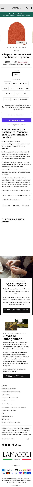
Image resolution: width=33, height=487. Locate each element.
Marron (18, 94)
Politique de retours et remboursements (14, 407)
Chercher (4, 385)
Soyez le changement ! (21, 186)
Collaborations (6, 395)
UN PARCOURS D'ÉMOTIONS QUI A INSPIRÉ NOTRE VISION (16, 310)
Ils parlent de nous (7, 416)
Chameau (20, 88)
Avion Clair (23, 83)
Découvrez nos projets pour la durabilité (16, 376)
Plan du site (5, 419)
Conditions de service (8, 401)
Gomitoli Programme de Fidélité (11, 391)
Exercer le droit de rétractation (11, 422)
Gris (27, 88)
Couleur (16, 79)
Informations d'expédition (15, 195)
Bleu (12, 88)
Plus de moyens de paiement (16, 125)
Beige (5, 88)
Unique (16, 74)
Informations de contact (9, 388)
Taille (16, 70)
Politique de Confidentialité (10, 398)
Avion (15, 83)
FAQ (3, 413)
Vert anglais (23, 99)
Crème (7, 99)
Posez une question (12, 199)
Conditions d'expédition (9, 410)
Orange (7, 83)
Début (16, 50)
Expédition (16, 64)
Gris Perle (9, 94)
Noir (25, 94)
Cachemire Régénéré (9, 144)
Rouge (15, 99)
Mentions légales (7, 404)
